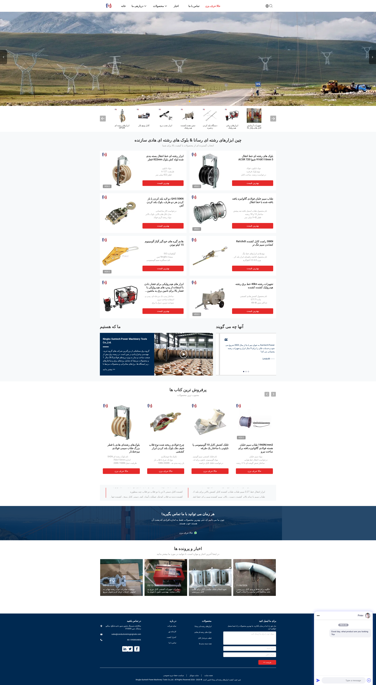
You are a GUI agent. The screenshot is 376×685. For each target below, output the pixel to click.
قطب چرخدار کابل (205, 638)
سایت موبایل (194, 675)
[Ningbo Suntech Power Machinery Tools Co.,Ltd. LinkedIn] (124, 649)
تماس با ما (172, 643)
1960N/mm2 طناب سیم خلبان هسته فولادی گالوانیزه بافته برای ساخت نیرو (255, 448)
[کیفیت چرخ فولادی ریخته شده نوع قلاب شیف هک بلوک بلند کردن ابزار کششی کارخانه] (166, 422)
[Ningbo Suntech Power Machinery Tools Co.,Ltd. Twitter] (130, 649)
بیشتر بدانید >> (109, 369)
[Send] (318, 680)
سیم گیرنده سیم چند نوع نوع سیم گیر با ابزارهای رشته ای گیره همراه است (229, 495)
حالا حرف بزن (121, 471)
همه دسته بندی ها (205, 644)
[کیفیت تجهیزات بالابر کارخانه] (144, 115)
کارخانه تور (172, 632)
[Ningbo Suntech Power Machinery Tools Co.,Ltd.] (108, 5)
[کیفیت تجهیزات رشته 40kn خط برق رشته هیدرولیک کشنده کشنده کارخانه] (210, 298)
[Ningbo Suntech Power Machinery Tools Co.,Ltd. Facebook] (137, 649)
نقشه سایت (208, 675)
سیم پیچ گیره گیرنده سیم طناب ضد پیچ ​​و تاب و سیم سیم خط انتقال (232, 490)
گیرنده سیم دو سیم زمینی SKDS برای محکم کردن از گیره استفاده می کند (147, 495)
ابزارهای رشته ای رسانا (203, 626)
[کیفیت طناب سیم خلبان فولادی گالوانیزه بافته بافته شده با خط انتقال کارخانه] (210, 213)
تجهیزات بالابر (144, 125)
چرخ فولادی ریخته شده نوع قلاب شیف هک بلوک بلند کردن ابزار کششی (166, 448)
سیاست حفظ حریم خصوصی (173, 675)
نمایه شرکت (171, 626)
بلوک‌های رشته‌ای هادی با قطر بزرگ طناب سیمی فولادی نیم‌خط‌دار (124, 448)
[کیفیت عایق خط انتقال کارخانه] (122, 115)
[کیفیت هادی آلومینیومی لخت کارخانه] (166, 115)
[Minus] (318, 615)
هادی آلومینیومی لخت (166, 126)
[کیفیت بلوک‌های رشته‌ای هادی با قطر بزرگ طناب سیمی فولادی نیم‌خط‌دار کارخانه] (121, 422)
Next (372, 57)
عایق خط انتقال (122, 125)
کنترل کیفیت (171, 637)
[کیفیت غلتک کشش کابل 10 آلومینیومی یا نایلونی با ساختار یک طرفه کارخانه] (210, 422)
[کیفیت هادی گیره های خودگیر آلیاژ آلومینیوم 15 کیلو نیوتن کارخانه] (120, 256)
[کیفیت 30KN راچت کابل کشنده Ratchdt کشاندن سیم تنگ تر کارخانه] (210, 256)
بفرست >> (267, 662)
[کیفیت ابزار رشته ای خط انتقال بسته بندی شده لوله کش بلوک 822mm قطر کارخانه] (120, 170)
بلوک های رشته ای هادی (203, 632)
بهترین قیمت (163, 183)
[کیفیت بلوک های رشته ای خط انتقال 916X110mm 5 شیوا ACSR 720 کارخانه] (210, 170)
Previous (3, 57)
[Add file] (369, 680)
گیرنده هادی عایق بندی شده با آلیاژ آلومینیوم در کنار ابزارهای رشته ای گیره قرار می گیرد (146, 490)
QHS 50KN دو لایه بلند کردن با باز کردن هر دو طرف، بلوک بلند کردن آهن (165, 202)
